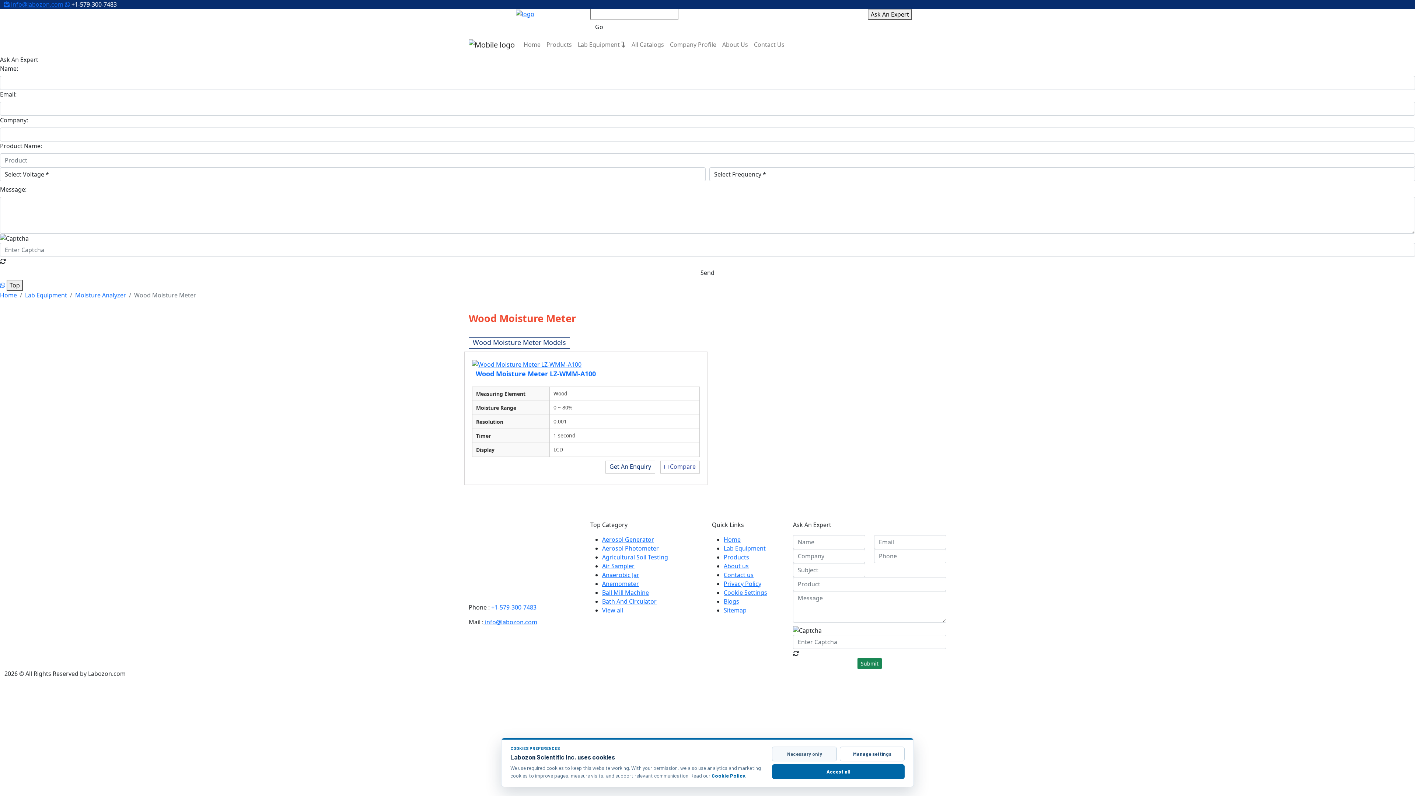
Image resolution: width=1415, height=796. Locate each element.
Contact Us (769, 45)
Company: (14, 120)
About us (736, 566)
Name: (9, 68)
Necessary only (804, 754)
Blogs (731, 601)
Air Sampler (618, 566)
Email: (8, 94)
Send (707, 273)
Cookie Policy (728, 775)
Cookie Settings (745, 593)
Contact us (739, 575)
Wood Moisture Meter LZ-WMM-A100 (536, 373)
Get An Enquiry (630, 466)
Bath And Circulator (629, 601)
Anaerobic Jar (620, 575)
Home (532, 45)
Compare (683, 466)
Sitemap (735, 610)
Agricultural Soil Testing (635, 557)
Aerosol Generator (628, 539)
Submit (869, 663)
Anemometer (620, 584)
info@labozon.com (36, 4)
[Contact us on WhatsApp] (68, 4)
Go (599, 27)
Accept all (838, 772)
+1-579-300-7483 (514, 607)
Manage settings (872, 754)
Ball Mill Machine (625, 593)
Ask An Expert (890, 14)
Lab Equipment (599, 45)
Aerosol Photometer (630, 548)
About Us (735, 45)
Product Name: (21, 146)
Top (15, 285)
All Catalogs (648, 45)
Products (559, 45)
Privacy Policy (742, 584)
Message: (13, 189)
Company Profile (693, 45)
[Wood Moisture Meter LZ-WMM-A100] (526, 364)
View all (612, 610)
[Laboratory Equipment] (525, 13)
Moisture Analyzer (100, 295)
